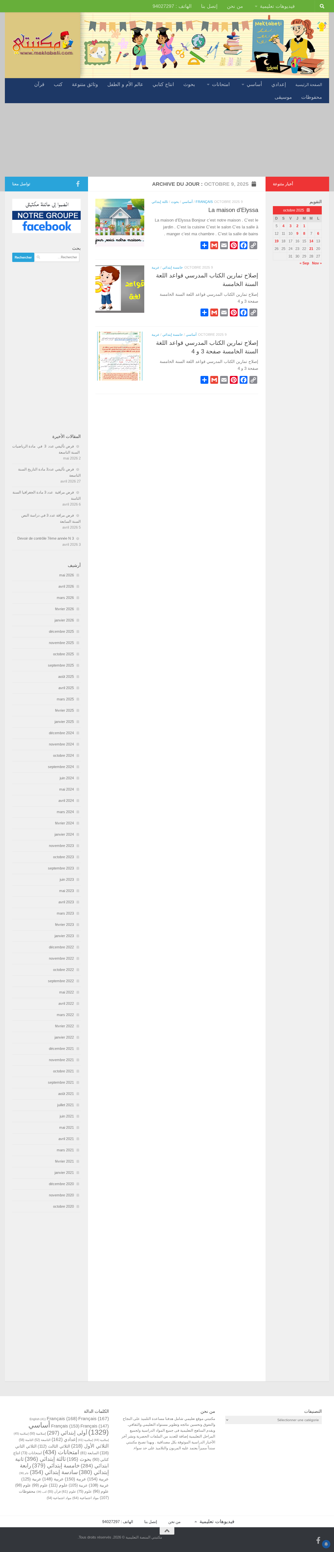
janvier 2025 (64, 722)
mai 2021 (66, 1127)
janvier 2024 (64, 834)
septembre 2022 (61, 981)
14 (311, 241)
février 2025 (64, 710)
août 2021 (66, 1094)
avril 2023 (66, 902)
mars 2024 (65, 812)
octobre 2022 (63, 970)
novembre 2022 (61, 958)
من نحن (235, 6)
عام (24, 1473)
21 (311, 249)
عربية (155, 267)
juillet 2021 (65, 1105)
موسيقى (283, 97)
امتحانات (221, 84)
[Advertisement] (167, 140)
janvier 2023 (64, 936)
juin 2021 (67, 1116)
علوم (58, 1485)
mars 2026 (65, 598)
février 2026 (64, 609)
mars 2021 (65, 1150)
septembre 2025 (61, 665)
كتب (58, 84)
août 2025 (66, 676)
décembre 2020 (61, 1184)
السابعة (89, 1453)
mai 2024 (66, 789)
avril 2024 (66, 800)
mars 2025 (65, 699)
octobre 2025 (63, 654)
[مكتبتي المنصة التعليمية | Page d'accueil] (42, 42)
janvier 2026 (64, 620)
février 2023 (64, 924)
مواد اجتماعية (85, 1498)
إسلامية (38, 1433)
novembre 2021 (61, 1060)
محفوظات (311, 97)
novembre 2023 (61, 846)
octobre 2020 (63, 1206)
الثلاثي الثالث (54, 1446)
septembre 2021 (61, 1082)
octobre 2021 (63, 1071)
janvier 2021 (64, 1172)
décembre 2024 (61, 733)
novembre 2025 (61, 643)
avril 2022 (66, 1003)
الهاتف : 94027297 (172, 6)
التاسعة (42, 1440)
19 (276, 241)
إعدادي (278, 84)
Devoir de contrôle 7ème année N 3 (45, 538)
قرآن (39, 84)
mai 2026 (66, 575)
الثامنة (26, 1440)
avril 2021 (66, 1139)
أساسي (254, 84)
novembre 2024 (61, 744)
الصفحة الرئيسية (308, 85)
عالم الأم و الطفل (125, 84)
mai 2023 (66, 891)
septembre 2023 (61, 868)
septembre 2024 (61, 767)
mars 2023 (65, 913)
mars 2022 (65, 1015)
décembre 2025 (61, 631)
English (38, 1419)
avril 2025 (66, 688)
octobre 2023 (63, 857)
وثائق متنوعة (85, 84)
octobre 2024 (63, 755)
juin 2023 (67, 879)
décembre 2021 (61, 1048)
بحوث (189, 84)
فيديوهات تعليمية (277, 6)
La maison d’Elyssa (233, 210)
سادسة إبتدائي (54, 1472)
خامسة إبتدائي (172, 267)
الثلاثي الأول (90, 1446)
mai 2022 (66, 992)
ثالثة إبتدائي (160, 202)
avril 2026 (66, 586)
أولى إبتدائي (67, 1433)
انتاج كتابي (163, 84)
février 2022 (64, 1026)
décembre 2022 (61, 947)
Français (204, 202)
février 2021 (64, 1161)
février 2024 (64, 823)
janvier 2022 (64, 1037)
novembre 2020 (61, 1195)
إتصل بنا (209, 6)
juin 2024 (67, 778)
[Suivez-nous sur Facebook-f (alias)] (78, 184)
